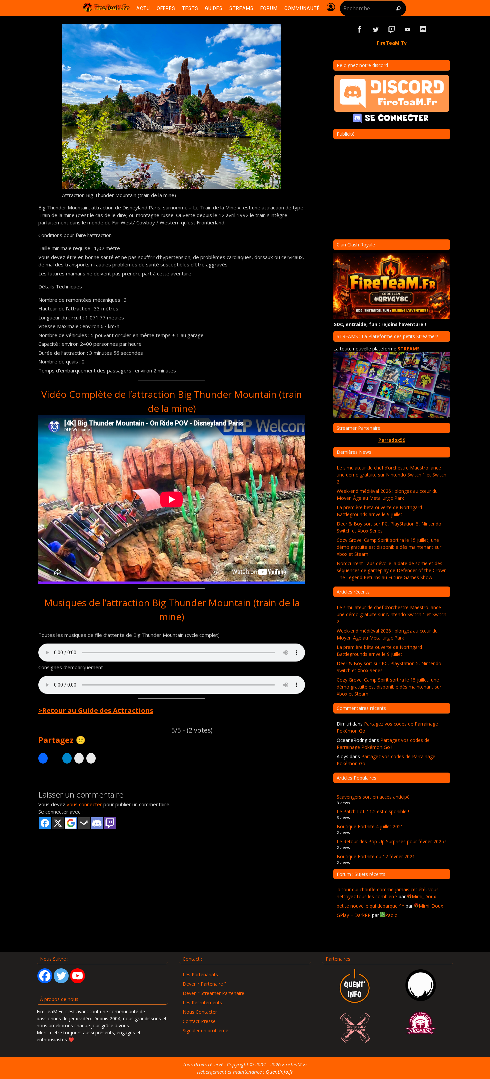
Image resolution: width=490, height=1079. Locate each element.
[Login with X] (58, 823)
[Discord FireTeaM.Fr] (423, 29)
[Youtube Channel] (77, 975)
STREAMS (409, 348)
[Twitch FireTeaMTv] (391, 29)
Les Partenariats (200, 974)
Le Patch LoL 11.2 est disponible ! (373, 811)
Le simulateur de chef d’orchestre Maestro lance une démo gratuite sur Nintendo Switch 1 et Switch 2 (391, 474)
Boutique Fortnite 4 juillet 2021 (370, 826)
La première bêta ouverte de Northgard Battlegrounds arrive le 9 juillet (379, 510)
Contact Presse (199, 1021)
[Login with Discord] (97, 823)
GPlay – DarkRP (354, 915)
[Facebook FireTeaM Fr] (359, 29)
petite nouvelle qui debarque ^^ (370, 906)
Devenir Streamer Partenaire (213, 993)
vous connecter (84, 804)
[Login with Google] (71, 823)
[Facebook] (44, 975)
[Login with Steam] (84, 823)
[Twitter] (61, 975)
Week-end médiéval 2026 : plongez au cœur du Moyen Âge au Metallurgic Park (387, 494)
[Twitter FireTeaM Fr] (375, 29)
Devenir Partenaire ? (204, 984)
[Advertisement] (171, 881)
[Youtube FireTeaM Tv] (407, 29)
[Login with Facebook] (45, 823)
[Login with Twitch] (110, 823)
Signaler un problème (205, 1030)
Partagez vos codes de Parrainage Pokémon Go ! (383, 743)
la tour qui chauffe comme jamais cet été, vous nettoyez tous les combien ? (388, 893)
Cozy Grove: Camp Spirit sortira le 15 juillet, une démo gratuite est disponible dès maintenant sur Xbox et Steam (389, 547)
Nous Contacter (200, 1012)
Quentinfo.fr (279, 1071)
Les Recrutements (202, 1002)
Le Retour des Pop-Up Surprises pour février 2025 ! (391, 841)
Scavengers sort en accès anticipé (373, 797)
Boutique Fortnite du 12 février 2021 (376, 856)
